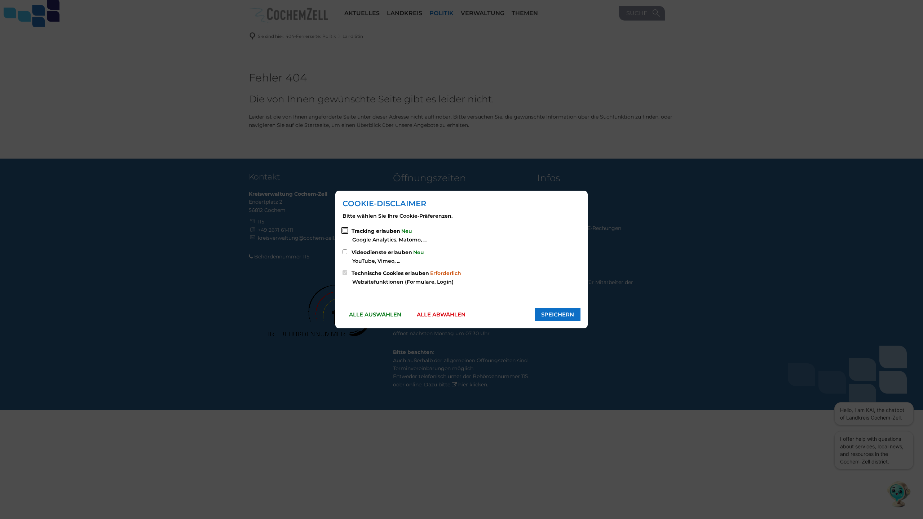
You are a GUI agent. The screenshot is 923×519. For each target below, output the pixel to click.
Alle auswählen (375, 314)
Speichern (557, 314)
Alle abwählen (441, 314)
